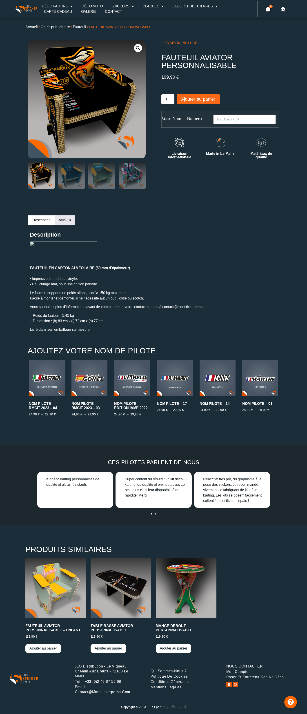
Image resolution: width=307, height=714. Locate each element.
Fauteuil (79, 26)
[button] (138, 48)
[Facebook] (229, 684)
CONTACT (113, 11)
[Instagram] (235, 684)
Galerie (88, 11)
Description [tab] (41, 220)
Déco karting (55, 6)
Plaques (151, 6)
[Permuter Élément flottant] (290, 702)
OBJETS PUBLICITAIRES (193, 6)
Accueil (31, 26)
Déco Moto (92, 6)
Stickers (120, 6)
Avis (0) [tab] (65, 220)
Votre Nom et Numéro (182, 118)
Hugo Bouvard (174, 706)
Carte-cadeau (58, 11)
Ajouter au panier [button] (43, 648)
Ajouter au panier (198, 99)
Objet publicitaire (55, 26)
